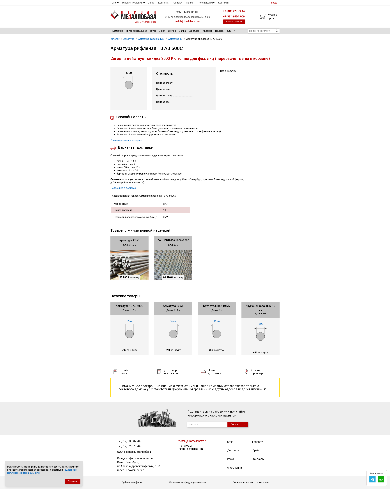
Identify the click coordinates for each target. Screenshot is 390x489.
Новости (257, 441)
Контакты (163, 2)
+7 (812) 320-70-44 (128, 446)
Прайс (189, 2)
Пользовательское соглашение (250, 482)
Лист (162, 30)
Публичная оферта (131, 482)
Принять (72, 481)
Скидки (178, 2)
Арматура (117, 30)
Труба (153, 30)
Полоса (219, 30)
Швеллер (194, 30)
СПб (114, 2)
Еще (229, 30)
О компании (234, 467)
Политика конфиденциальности (187, 482)
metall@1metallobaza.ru (187, 21)
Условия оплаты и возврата (126, 140)
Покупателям (205, 2)
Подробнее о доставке (123, 188)
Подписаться (237, 424)
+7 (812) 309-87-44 (128, 441)
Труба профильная (136, 30)
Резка (230, 459)
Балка (182, 30)
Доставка (233, 450)
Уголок (172, 30)
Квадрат (207, 30)
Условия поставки (132, 2)
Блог (230, 441)
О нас (151, 2)
